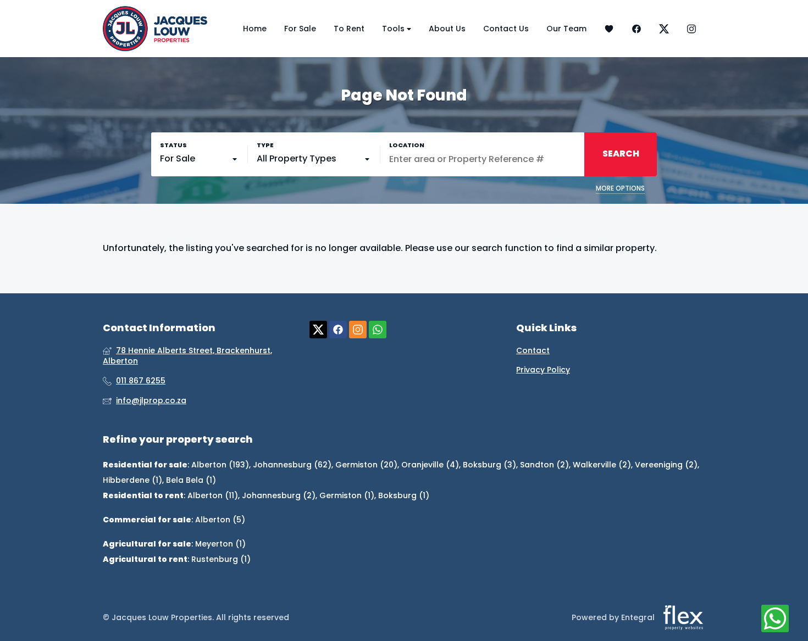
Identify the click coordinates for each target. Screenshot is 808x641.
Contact (533, 350)
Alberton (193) (220, 464)
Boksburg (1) (403, 495)
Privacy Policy (543, 370)
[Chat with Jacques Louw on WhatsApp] (775, 619)
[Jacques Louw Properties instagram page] (358, 330)
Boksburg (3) (489, 464)
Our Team (566, 28)
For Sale (300, 28)
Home (255, 28)
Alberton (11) (212, 495)
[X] (664, 28)
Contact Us (506, 28)
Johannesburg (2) (279, 495)
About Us (447, 28)
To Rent (349, 28)
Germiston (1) (346, 495)
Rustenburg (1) (221, 559)
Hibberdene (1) (132, 480)
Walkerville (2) (602, 464)
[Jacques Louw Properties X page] (318, 330)
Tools (394, 28)
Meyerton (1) (220, 543)
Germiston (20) (366, 464)
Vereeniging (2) (666, 464)
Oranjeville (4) (430, 464)
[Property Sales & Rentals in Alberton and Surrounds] (155, 29)
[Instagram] (691, 28)
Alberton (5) (220, 519)
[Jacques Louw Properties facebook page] (338, 330)
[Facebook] (636, 28)
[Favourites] (609, 28)
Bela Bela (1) (191, 480)
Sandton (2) (544, 464)
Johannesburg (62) (292, 464)
